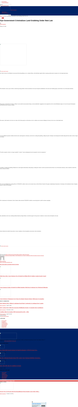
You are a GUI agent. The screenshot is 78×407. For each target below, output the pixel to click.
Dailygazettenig (3, 24)
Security (4, 327)
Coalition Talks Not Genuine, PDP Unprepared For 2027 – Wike (14, 311)
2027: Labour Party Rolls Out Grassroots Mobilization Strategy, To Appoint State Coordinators (21, 307)
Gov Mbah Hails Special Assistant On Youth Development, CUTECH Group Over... (18, 350)
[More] (14, 41)
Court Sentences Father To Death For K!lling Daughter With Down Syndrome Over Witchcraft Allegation (24, 287)
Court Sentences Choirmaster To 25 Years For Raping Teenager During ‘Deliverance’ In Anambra (22, 298)
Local (3, 16)
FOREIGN (4, 322)
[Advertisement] (39, 33)
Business (4, 326)
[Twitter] (4, 41)
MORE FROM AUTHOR (14, 264)
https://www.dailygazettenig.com (6, 262)
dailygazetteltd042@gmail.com (10, 340)
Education (4, 325)
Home (1, 16)
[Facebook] (1, 41)
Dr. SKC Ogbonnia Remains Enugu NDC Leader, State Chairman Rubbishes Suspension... (20, 357)
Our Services (4, 1)
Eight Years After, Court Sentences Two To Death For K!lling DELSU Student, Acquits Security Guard (23, 276)
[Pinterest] (7, 41)
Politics (4, 320)
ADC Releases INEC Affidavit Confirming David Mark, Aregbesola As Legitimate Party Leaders (21, 303)
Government (5, 323)
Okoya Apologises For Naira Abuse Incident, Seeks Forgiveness (17, 254)
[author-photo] (2, 260)
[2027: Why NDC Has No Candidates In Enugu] (2, 363)
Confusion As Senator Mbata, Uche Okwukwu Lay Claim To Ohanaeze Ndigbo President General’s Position (24, 255)
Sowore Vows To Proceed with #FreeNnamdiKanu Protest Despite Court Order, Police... (19, 391)
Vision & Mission (5, 2)
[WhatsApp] (11, 41)
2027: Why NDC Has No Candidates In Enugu (10, 365)
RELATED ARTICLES (4, 264)
